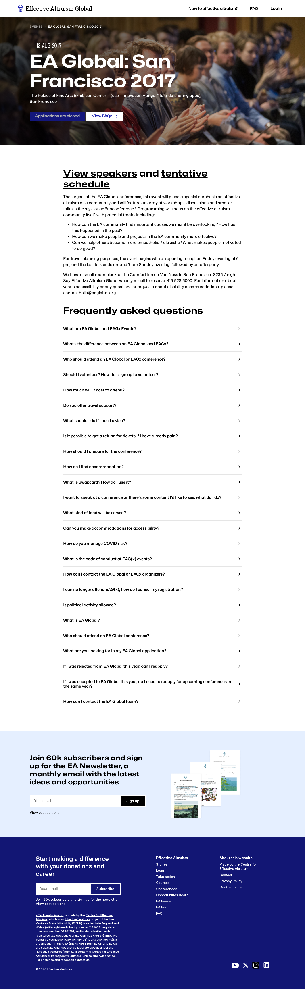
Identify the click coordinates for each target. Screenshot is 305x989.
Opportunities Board (172, 895)
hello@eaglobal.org (97, 292)
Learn (160, 870)
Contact (225, 875)
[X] (245, 966)
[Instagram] (256, 966)
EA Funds (163, 901)
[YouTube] (235, 966)
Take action (165, 877)
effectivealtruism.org (50, 915)
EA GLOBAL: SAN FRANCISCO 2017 (75, 26)
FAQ (159, 913)
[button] (213, 8)
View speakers (100, 173)
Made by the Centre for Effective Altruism (238, 866)
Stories (161, 864)
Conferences (166, 889)
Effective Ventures (77, 919)
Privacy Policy (230, 881)
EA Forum (163, 907)
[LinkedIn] (266, 966)
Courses (162, 883)
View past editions (44, 812)
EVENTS (36, 26)
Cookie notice (230, 887)
